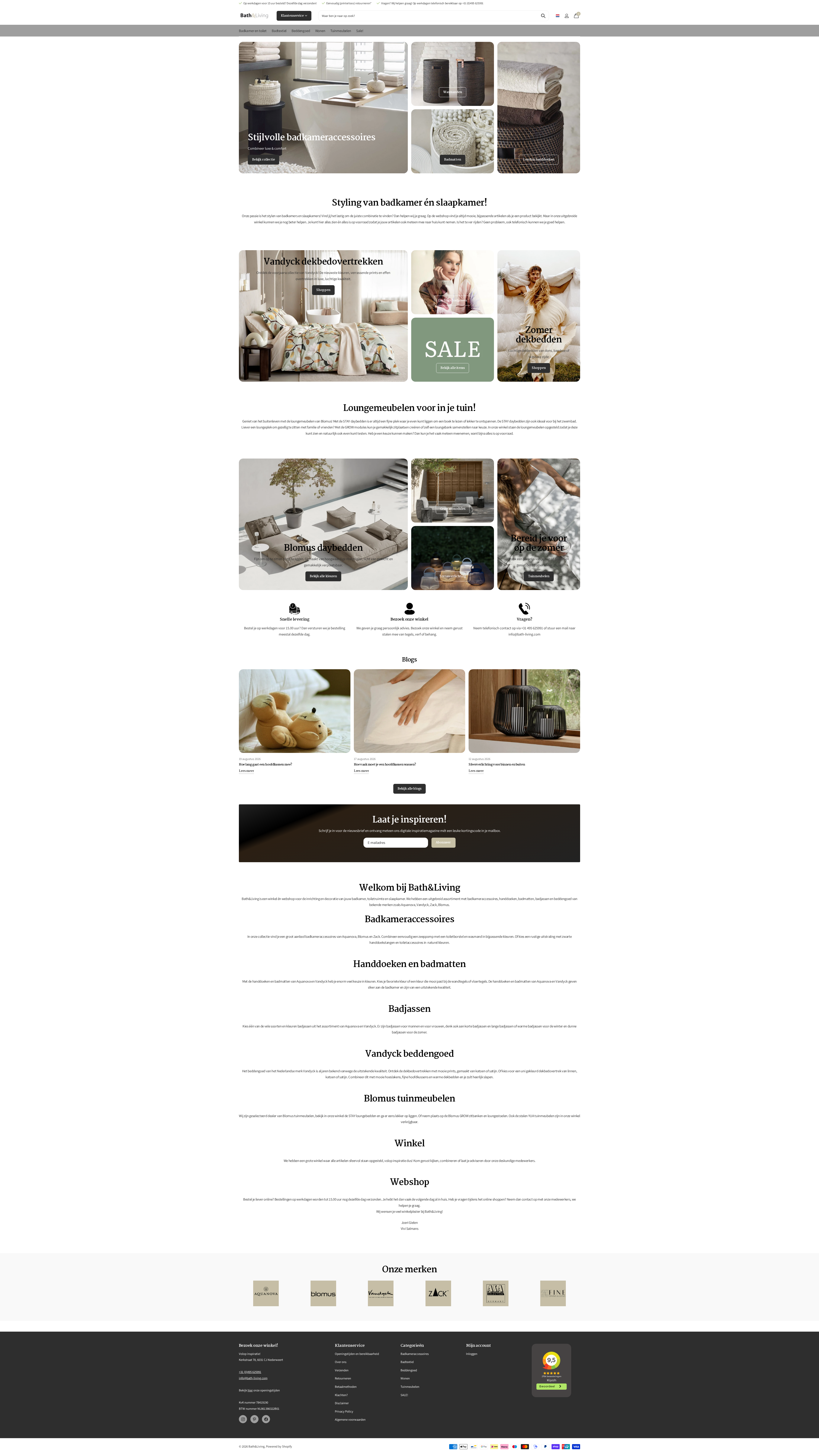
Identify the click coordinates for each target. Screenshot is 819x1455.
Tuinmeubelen (340, 30)
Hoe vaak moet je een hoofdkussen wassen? (385, 764)
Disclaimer (342, 1403)
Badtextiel (279, 30)
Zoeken (543, 15)
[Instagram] (243, 1419)
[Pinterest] (254, 1419)
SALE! (404, 1395)
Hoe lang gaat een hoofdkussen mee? (265, 764)
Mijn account (478, 1346)
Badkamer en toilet (253, 30)
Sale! (359, 30)
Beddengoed (301, 30)
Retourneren (343, 1378)
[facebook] (266, 1419)
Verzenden (342, 1370)
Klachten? (341, 1395)
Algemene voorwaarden (350, 1419)
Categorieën (412, 1346)
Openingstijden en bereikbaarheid (357, 1354)
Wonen (320, 30)
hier (250, 1390)
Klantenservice (292, 15)
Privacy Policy (344, 1411)
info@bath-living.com (253, 1378)
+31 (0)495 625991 (250, 1372)
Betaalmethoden (346, 1387)
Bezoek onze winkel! (258, 1346)
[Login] (567, 16)
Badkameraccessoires (415, 1354)
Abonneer (443, 842)
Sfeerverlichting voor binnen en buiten (497, 764)
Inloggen (471, 1354)
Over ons (340, 1362)
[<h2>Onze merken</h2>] (266, 1293)
